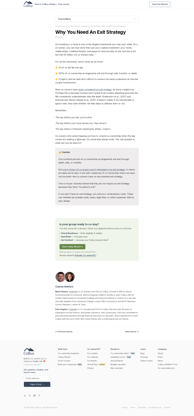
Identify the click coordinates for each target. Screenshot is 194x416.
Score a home (64, 361)
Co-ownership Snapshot (68, 353)
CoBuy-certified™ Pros (167, 364)
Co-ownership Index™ (120, 353)
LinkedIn (73, 291)
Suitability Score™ (118, 357)
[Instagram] (39, 395)
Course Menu (64, 19)
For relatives (92, 357)
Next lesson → (132, 331)
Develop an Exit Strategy (90, 26)
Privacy (124, 407)
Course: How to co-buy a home (67, 26)
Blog (142, 353)
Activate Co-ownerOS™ (85, 255)
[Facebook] (34, 395)
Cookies (167, 407)
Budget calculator (118, 364)
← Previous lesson (63, 331)
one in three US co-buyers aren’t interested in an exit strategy (94, 169)
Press (160, 357)
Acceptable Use (155, 407)
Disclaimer (142, 407)
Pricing (90, 368)
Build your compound (67, 364)
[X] (29, 395)
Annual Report (117, 361)
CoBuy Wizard (64, 357)
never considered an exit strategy (94, 89)
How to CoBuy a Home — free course (52, 4)
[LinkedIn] (25, 395)
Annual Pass (92, 364)
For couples (92, 353)
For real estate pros (166, 368)
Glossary (144, 357)
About (160, 353)
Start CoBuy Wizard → (72, 247)
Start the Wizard (160, 4)
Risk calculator (117, 368)
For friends (92, 361)
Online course (146, 361)
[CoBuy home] (28, 4)
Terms (132, 407)
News (160, 361)
